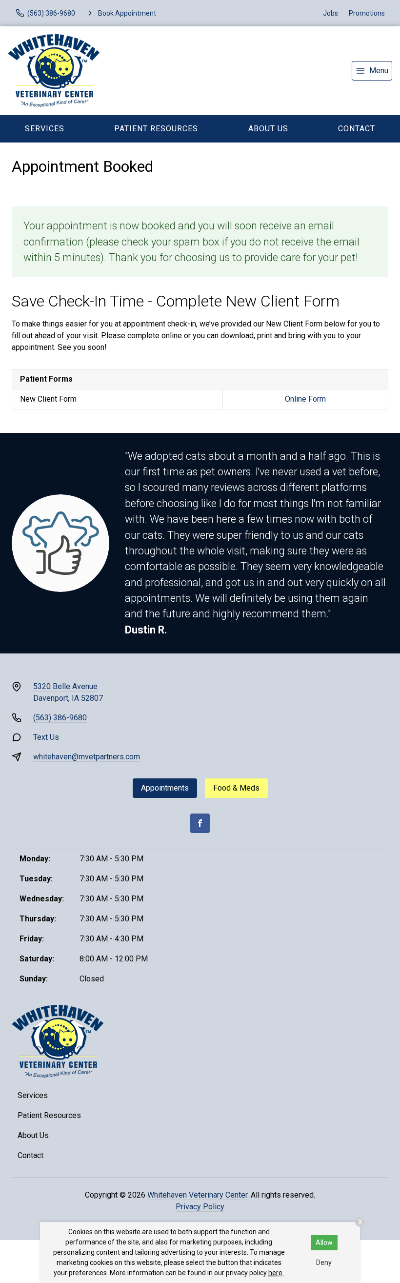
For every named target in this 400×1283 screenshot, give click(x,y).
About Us (268, 128)
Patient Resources (156, 128)
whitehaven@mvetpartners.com (86, 756)
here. (276, 1273)
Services (44, 128)
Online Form (305, 399)
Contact (30, 1155)
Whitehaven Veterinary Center (197, 1195)
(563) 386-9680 (60, 717)
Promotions (367, 13)
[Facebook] (200, 823)
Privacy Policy (200, 1206)
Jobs (330, 13)
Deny (324, 1262)
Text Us (46, 737)
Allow (324, 1242)
